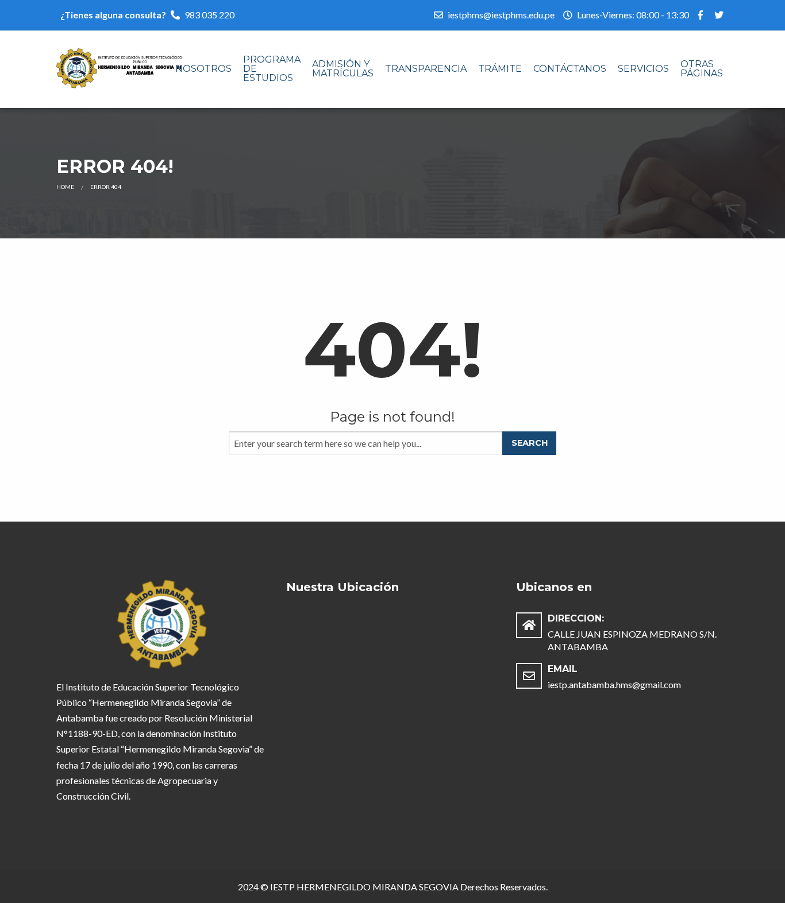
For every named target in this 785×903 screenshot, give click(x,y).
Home (65, 186)
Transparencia (426, 68)
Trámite (500, 68)
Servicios (643, 68)
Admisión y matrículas (343, 69)
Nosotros (203, 68)
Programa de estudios (272, 68)
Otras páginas (701, 69)
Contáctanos (569, 68)
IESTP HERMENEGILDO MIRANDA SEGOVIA (364, 886)
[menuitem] (203, 69)
